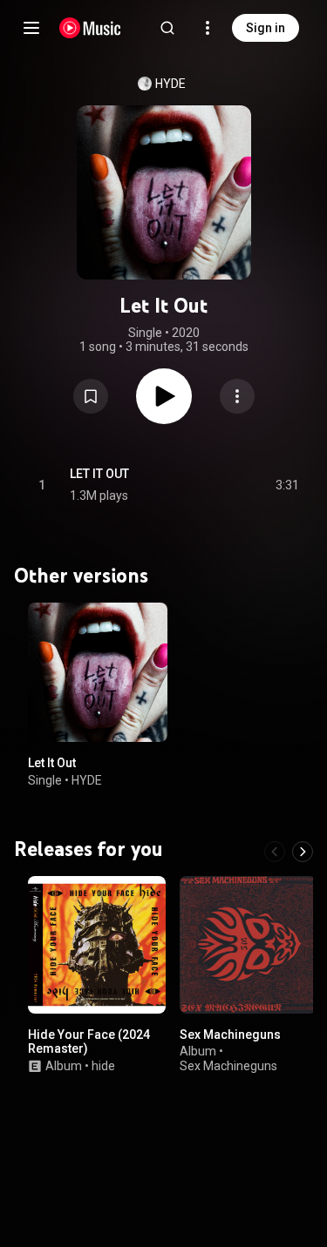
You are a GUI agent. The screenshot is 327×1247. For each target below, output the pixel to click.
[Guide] (31, 27)
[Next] (302, 851)
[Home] (90, 27)
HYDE (170, 84)
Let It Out (52, 763)
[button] (90, 396)
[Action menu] (237, 396)
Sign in (265, 28)
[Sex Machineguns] (248, 944)
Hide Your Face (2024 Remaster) (89, 1041)
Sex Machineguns (230, 1034)
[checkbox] (286, 485)
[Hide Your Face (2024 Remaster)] (97, 944)
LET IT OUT (99, 474)
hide (103, 1065)
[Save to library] (90, 396)
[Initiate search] (167, 28)
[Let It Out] (97, 672)
